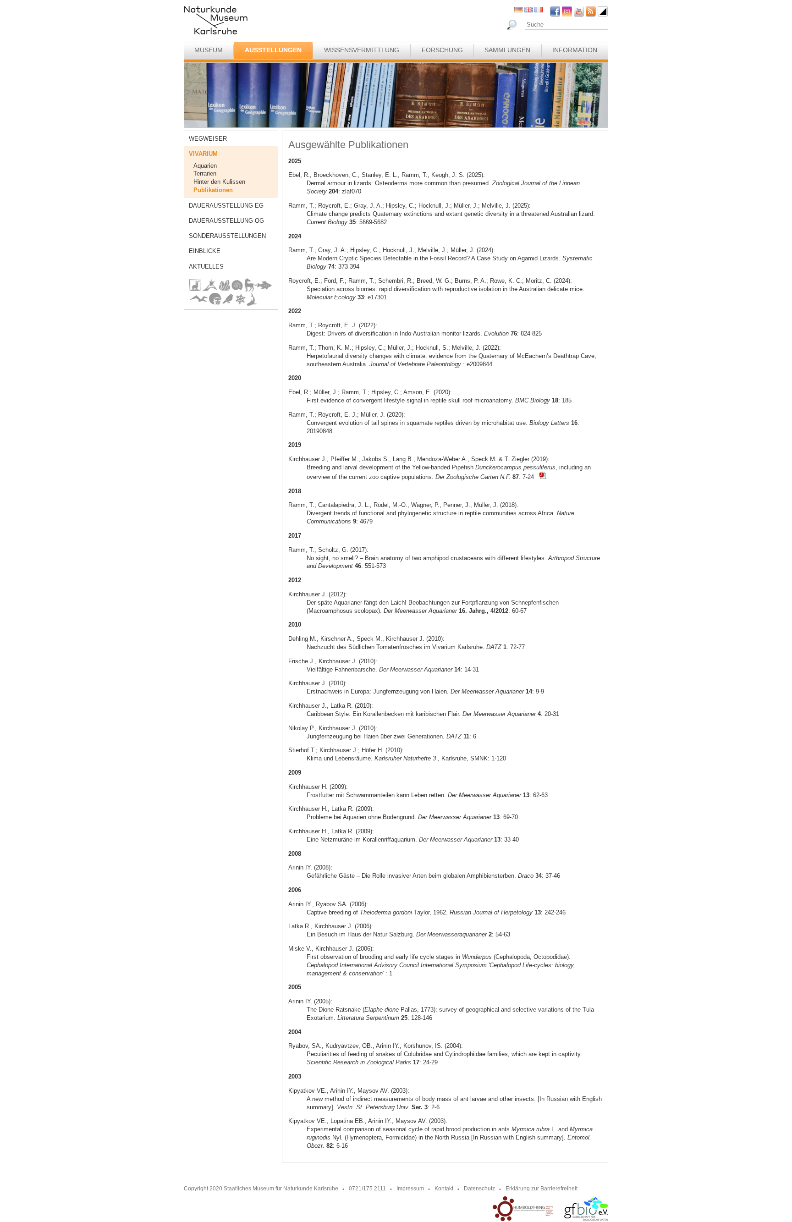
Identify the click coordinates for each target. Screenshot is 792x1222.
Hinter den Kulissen (219, 181)
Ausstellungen (273, 50)
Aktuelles (206, 266)
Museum (208, 50)
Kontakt (443, 1188)
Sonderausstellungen (227, 235)
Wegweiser (208, 138)
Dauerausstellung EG (226, 205)
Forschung (442, 50)
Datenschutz (479, 1188)
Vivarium (203, 153)
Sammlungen (507, 50)
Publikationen (213, 190)
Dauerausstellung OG (226, 220)
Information (574, 50)
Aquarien (205, 165)
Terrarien (204, 173)
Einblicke (204, 251)
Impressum (410, 1188)
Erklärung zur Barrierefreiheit (542, 1188)
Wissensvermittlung (361, 50)
